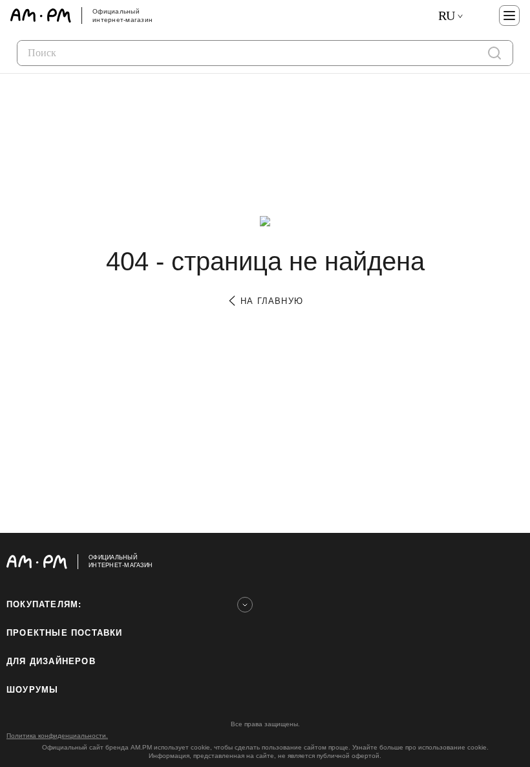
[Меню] (509, 15)
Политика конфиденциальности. (57, 735)
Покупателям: (43, 604)
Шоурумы (32, 690)
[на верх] (511, 561)
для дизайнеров (51, 661)
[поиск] (494, 53)
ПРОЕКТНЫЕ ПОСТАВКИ (64, 633)
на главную (270, 301)
